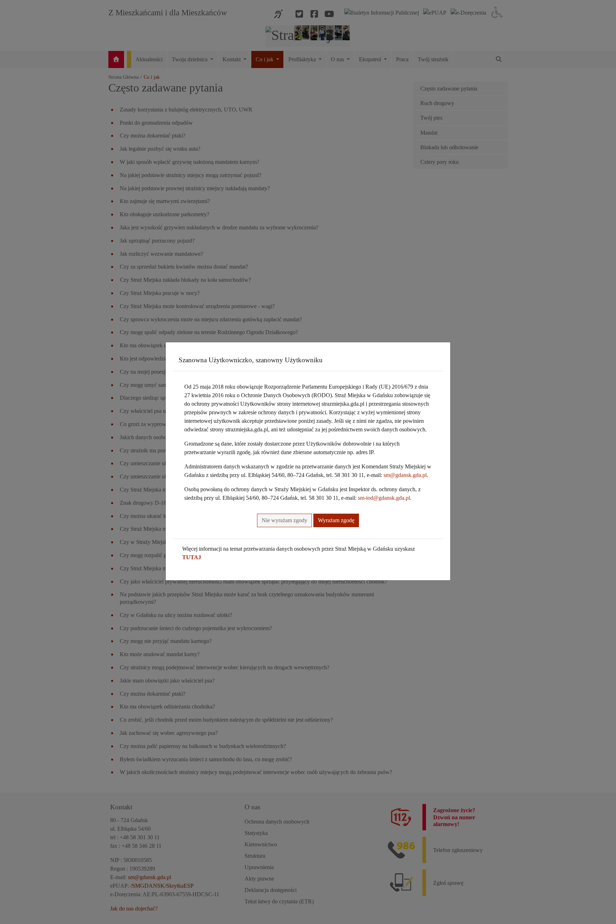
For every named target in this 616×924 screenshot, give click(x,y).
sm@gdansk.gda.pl (405, 475)
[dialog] (308, 462)
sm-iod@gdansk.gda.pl (384, 498)
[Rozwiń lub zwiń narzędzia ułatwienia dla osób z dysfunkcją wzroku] (497, 12)
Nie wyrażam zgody (284, 520)
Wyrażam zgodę (336, 520)
